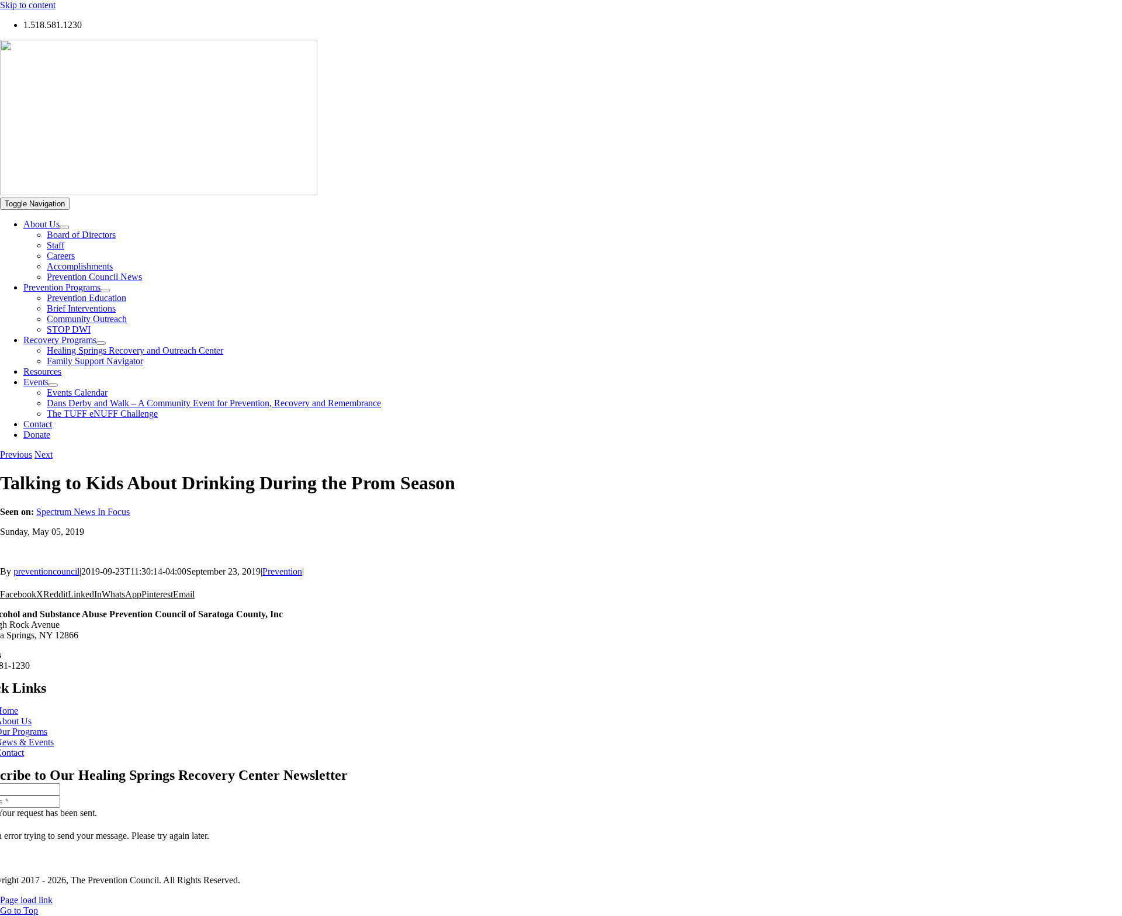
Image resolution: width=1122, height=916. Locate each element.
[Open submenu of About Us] (64, 227)
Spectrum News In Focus (83, 512)
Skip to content (28, 5)
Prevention (282, 571)
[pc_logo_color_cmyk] (158, 192)
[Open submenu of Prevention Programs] (105, 290)
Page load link (26, 900)
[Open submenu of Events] (53, 385)
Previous (16, 454)
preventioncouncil (46, 571)
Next (43, 454)
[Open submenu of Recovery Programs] (101, 343)
